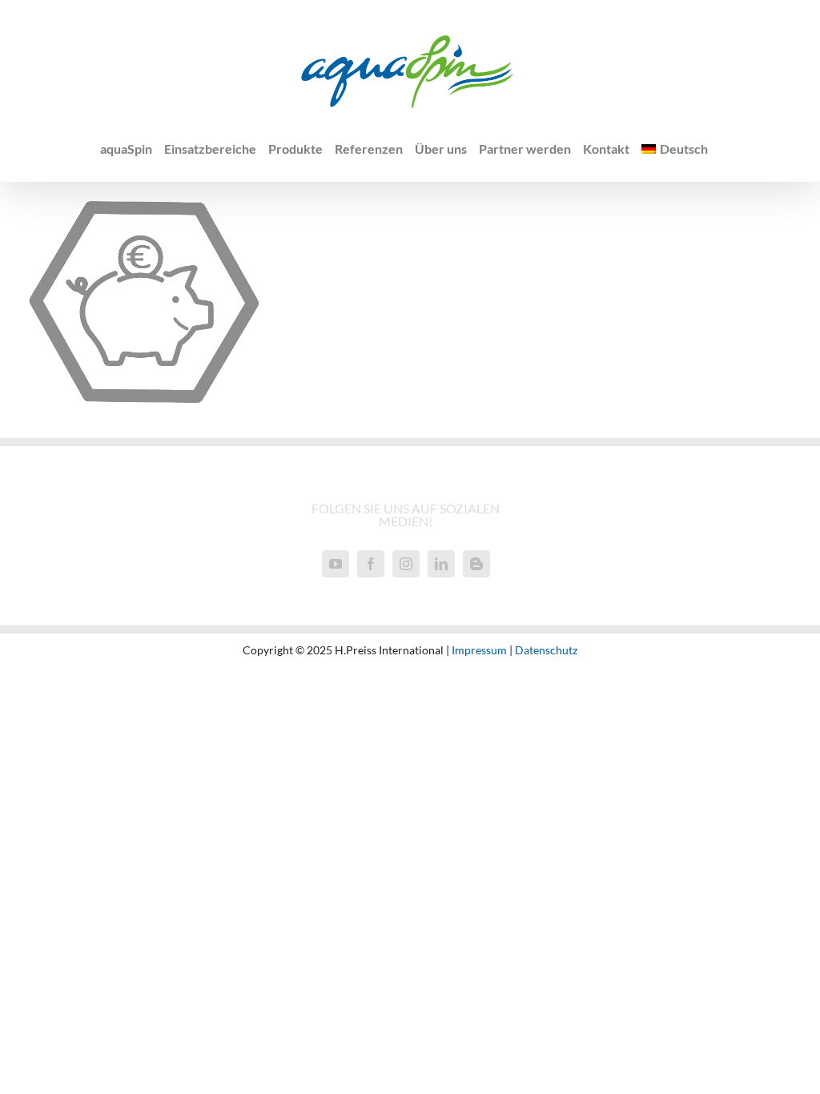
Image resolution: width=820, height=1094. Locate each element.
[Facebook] (370, 563)
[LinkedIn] (441, 563)
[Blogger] (476, 563)
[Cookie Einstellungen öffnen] (35, 1072)
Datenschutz (546, 650)
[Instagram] (406, 563)
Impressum (479, 650)
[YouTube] (335, 563)
